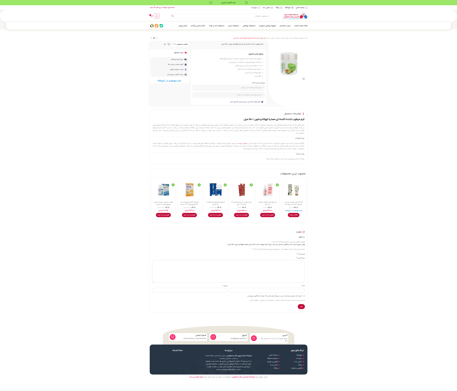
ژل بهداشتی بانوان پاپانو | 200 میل (267, 203)
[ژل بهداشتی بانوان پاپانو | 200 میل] (268, 190)
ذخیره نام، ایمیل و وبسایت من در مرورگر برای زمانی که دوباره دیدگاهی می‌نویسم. (274, 296)
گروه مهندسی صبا (196, 377)
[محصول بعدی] (151, 38)
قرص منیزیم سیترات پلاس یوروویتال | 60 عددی (163, 203)
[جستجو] (172, 16)
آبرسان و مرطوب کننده (273, 38)
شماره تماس (200, 335)
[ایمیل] (213, 337)
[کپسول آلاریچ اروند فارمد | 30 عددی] (216, 190)
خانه (306, 38)
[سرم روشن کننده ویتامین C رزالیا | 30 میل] (242, 190)
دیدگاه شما (300, 258)
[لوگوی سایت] (294, 16)
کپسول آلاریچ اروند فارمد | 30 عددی (215, 203)
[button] (267, 215)
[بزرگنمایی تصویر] (304, 79)
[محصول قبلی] (156, 38)
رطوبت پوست (242, 143)
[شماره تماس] (173, 337)
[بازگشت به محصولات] (154, 38)
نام (303, 286)
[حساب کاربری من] (157, 16)
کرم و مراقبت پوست (286, 38)
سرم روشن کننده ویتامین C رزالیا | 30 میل (241, 203)
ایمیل (224, 286)
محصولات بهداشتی (298, 38)
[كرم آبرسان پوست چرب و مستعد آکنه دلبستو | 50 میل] (294, 190)
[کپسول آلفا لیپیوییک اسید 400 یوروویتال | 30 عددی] (189, 190)
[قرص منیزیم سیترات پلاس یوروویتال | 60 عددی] (163, 190)
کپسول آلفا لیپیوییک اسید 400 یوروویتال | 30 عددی (189, 203)
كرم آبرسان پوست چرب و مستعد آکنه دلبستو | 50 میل (294, 204)
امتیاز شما (301, 254)
